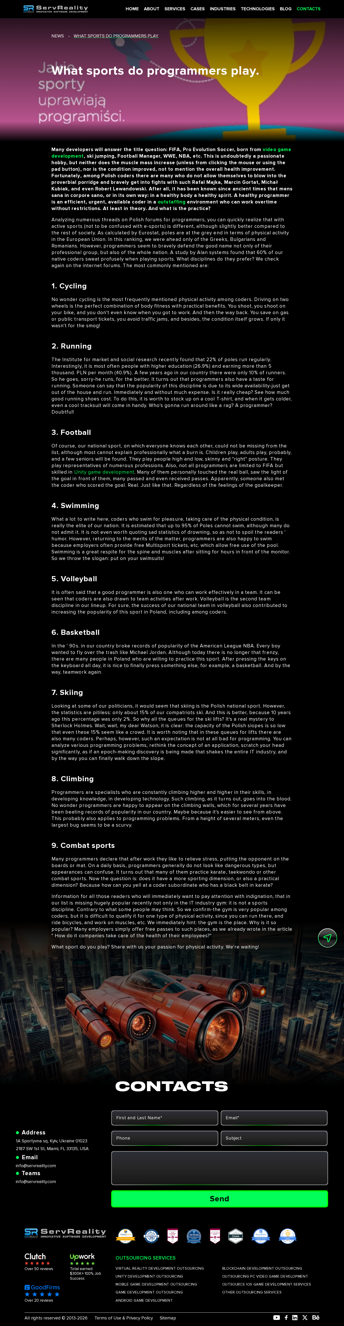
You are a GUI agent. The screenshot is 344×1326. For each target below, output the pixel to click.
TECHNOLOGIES (258, 9)
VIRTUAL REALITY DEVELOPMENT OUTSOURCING (160, 1268)
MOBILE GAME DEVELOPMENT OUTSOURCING (156, 1284)
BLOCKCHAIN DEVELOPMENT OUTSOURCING (262, 1268)
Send (219, 1199)
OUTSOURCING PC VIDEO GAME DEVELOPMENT (265, 1276)
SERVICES (175, 9)
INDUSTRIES (223, 9)
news (57, 36)
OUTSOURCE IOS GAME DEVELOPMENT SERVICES (266, 1284)
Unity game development (104, 472)
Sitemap (168, 1318)
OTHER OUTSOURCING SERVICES (252, 1292)
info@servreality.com (36, 1166)
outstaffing (172, 202)
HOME (132, 9)
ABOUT (151, 9)
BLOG (286, 9)
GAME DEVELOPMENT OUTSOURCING (149, 1292)
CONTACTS (309, 9)
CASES (197, 9)
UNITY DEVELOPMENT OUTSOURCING (149, 1276)
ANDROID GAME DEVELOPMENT (144, 1300)
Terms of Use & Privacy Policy (124, 1318)
